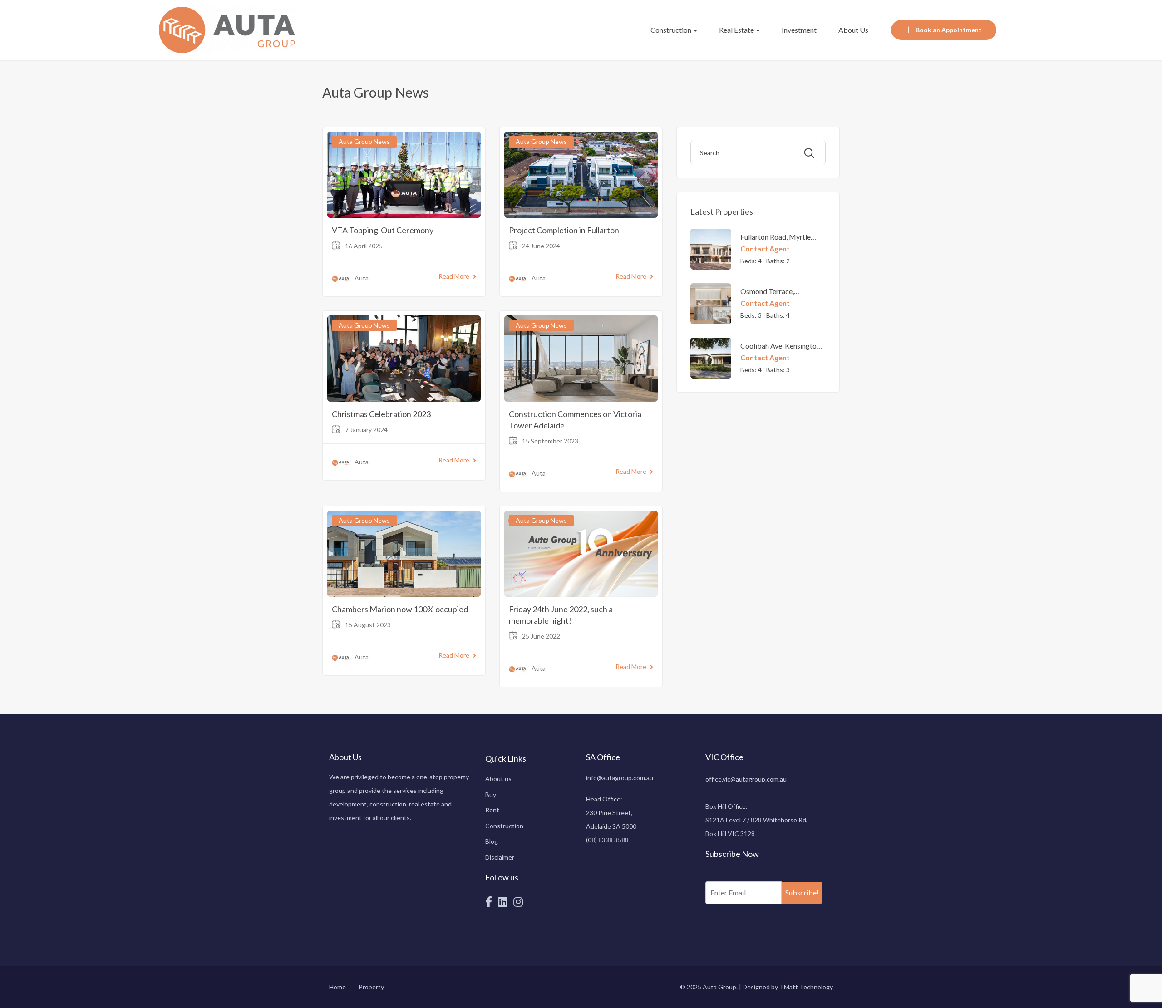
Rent (492, 810)
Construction (671, 29)
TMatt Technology (806, 987)
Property (371, 987)
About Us (853, 29)
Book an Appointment (949, 30)
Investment (799, 29)
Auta (362, 278)
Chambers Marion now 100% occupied (400, 609)
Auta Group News (364, 141)
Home (337, 987)
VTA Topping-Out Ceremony (382, 230)
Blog (491, 841)
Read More (453, 276)
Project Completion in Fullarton (564, 230)
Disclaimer (499, 857)
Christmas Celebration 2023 (381, 414)
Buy (490, 794)
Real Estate (737, 29)
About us (498, 778)
